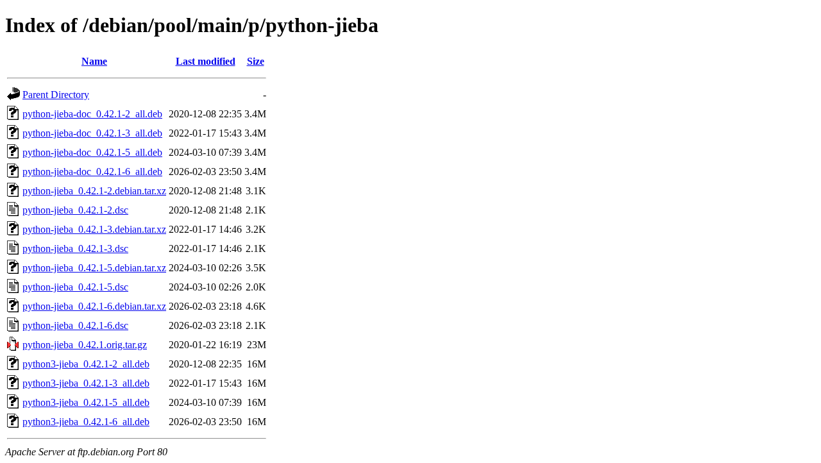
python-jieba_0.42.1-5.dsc (75, 287)
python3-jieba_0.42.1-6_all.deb (85, 421)
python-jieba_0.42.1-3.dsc (75, 248)
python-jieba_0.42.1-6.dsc (75, 325)
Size (255, 61)
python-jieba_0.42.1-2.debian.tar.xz (94, 190)
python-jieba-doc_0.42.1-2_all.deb (92, 113)
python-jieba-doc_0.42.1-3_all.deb (92, 133)
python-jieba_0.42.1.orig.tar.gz (84, 344)
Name (94, 61)
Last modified (205, 61)
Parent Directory (55, 94)
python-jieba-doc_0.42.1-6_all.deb (92, 171)
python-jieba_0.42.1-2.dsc (75, 210)
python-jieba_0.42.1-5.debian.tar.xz (94, 267)
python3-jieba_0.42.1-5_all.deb (85, 402)
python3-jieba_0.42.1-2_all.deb (85, 363)
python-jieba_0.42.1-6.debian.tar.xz (94, 306)
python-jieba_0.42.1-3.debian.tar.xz (94, 229)
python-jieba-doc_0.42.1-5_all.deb (92, 152)
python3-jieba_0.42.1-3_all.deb (85, 383)
